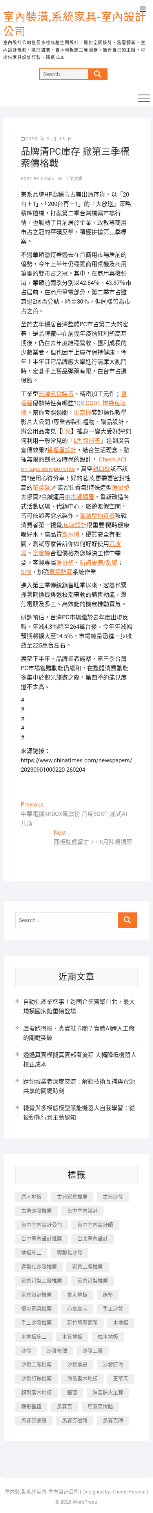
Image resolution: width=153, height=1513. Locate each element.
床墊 (108, 1295)
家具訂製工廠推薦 (41, 1281)
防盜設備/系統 (98, 562)
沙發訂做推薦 (36, 1378)
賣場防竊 (61, 572)
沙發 (26, 1351)
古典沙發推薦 (36, 1211)
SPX (26, 572)
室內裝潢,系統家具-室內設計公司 (74, 24)
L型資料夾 (87, 440)
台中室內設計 (82, 1211)
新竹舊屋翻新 (82, 1322)
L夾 (66, 431)
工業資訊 (74, 178)
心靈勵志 (77, 1308)
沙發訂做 (113, 1364)
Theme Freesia (129, 1492)
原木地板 (31, 1197)
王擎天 (120, 1378)
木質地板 (72, 1337)
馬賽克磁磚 (74, 1421)
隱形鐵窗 (31, 1406)
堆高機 (82, 412)
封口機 (101, 468)
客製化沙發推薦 (39, 1267)
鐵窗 (72, 1392)
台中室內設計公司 (41, 1225)
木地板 (120, 1322)
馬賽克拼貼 (100, 1406)
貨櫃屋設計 (61, 450)
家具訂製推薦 (92, 1281)
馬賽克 (64, 1406)
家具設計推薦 (36, 1295)
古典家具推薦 (72, 1197)
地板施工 (31, 1252)
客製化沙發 (69, 1252)
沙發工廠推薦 (36, 1364)
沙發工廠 (92, 1351)
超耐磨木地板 (36, 1392)
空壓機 (41, 553)
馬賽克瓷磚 (34, 1421)
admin (47, 178)
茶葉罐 (41, 487)
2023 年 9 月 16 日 (49, 138)
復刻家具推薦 (36, 1308)
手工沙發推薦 (36, 1322)
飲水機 (71, 534)
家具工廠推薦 (87, 1267)
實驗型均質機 (97, 515)
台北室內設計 (92, 1238)
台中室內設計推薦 (41, 1238)
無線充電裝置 (56, 393)
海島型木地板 (82, 1378)
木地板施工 (34, 1337)
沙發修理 (57, 1351)
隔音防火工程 (108, 1392)
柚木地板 (108, 1337)
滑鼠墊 (120, 487)
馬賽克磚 (113, 1421)
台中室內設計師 (95, 1225)
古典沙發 (113, 1197)
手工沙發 (113, 1308)
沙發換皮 (77, 1364)
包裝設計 (75, 525)
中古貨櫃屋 (79, 497)
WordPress (85, 1502)
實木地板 (77, 1295)
